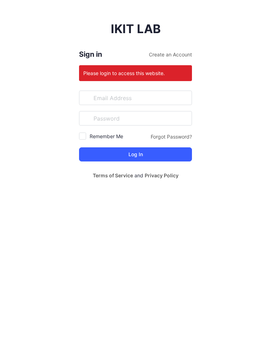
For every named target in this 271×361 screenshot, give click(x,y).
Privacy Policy (162, 175)
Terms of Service (113, 175)
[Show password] (185, 118)
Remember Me (106, 136)
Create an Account (170, 54)
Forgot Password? (171, 137)
